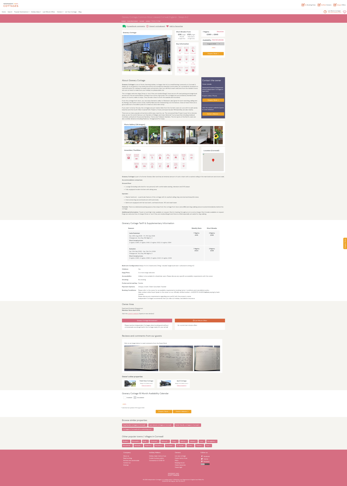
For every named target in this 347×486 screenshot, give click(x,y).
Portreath (169, 445)
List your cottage (180, 456)
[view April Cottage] (165, 387)
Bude (144, 441)
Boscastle (135, 441)
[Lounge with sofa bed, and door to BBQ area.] (173, 135)
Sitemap (126, 465)
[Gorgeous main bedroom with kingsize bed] (199, 135)
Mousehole (126, 445)
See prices (220, 31)
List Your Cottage (71, 12)
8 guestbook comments (136, 26)
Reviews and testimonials (131, 460)
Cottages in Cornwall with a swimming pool (137, 429)
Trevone (199, 445)
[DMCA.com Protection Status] (205, 465)
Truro (208, 445)
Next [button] (221, 135)
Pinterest (206, 462)
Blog (80, 12)
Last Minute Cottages (334, 11)
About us (126, 456)
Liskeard (192, 441)
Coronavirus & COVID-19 (156, 460)
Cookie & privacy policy (156, 458)
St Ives (190, 445)
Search (10, 12)
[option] (136, 135)
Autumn (132, 249)
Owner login (178, 467)
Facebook (207, 456)
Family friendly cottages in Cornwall (187, 425)
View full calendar (218, 40)
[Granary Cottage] (136, 135)
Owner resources (180, 465)
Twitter (206, 459)
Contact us (126, 463)
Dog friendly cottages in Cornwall (134, 425)
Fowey (174, 441)
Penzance (158, 445)
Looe (201, 441)
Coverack (154, 441)
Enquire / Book (345, 243)
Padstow (148, 445)
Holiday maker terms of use (157, 456)
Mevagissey (211, 441)
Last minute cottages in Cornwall (160, 425)
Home (4, 12)
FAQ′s (176, 460)
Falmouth (164, 441)
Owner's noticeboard (157, 26)
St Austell (180, 445)
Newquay (138, 445)
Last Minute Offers (49, 12)
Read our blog (127, 458)
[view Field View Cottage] (130, 387)
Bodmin (125, 441)
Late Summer (134, 233)
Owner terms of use (181, 458)
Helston (183, 441)
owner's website (133, 314)
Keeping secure (180, 463)
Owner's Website (212, 114)
